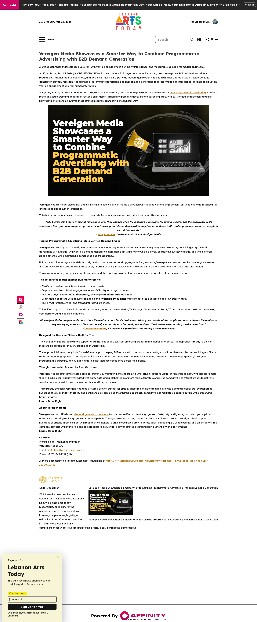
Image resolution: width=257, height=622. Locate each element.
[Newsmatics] (20, 322)
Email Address (17, 593)
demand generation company (91, 414)
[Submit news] (20, 300)
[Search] (192, 39)
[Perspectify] (20, 307)
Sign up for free (32, 607)
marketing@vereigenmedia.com (65, 450)
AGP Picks (9, 4)
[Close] (58, 557)
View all (249, 4)
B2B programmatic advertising (188, 92)
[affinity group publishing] (20, 315)
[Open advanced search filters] (199, 39)
